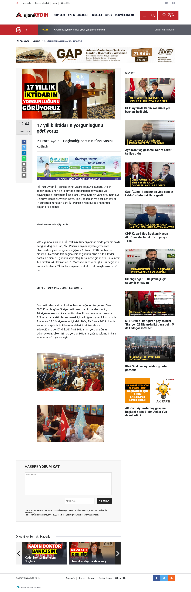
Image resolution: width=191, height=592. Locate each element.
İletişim (91, 578)
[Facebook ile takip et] (156, 578)
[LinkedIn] (24, 153)
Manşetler (27, 3)
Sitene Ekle (65, 3)
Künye (82, 578)
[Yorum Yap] (24, 175)
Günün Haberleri (42, 3)
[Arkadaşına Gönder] (24, 164)
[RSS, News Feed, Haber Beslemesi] (171, 578)
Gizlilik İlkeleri (105, 578)
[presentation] (26, 30)
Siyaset (97, 14)
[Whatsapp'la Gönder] (24, 158)
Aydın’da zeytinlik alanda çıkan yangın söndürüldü (79, 29)
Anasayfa (24, 41)
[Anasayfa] (17, 3)
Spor (108, 14)
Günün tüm (165, 29)
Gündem (59, 14)
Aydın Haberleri (78, 14)
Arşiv (55, 3)
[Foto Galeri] (173, 2)
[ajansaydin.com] (32, 14)
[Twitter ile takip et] (164, 578)
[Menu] (144, 15)
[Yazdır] (24, 169)
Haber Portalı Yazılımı (31, 587)
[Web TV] (166, 2)
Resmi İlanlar (124, 14)
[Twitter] (24, 147)
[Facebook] (24, 142)
